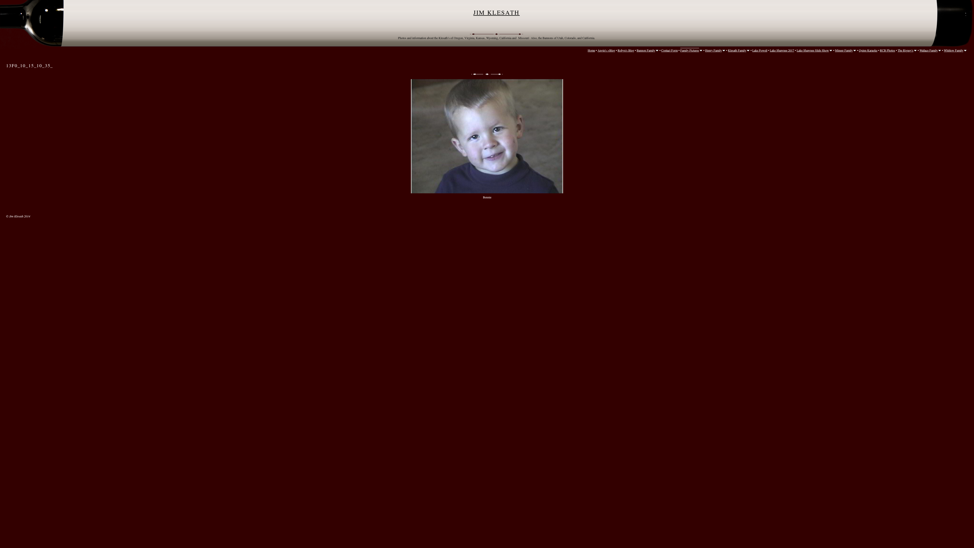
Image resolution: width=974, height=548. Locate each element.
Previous (477, 74)
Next (497, 74)
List (487, 74)
